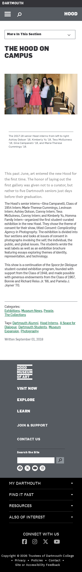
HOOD (70, 13)
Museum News (31, 311)
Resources (20, 505)
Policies (37, 560)
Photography (30, 331)
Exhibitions (12, 311)
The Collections (15, 315)
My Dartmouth (25, 483)
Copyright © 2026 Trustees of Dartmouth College (37, 556)
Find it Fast (21, 494)
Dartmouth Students (32, 327)
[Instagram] (34, 541)
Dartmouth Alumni (25, 323)
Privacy (20, 560)
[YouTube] (57, 541)
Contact (54, 560)
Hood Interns (49, 323)
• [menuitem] (12, 560)
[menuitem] (41, 483)
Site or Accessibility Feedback (37, 565)
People (48, 311)
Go (60, 460)
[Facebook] (24, 541)
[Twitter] (45, 541)
